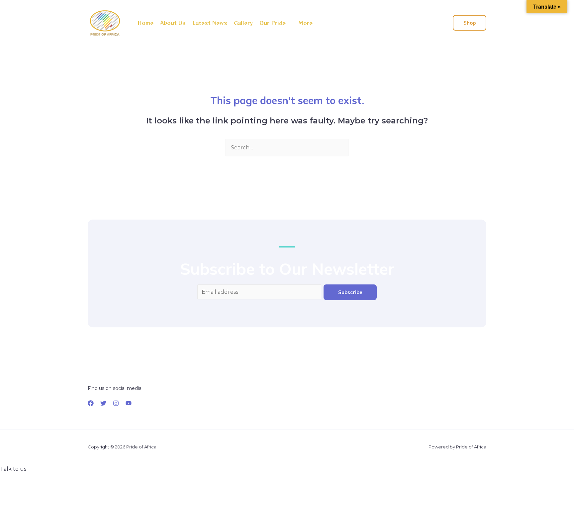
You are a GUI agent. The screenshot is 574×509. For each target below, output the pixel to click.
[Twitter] (103, 403)
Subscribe (350, 292)
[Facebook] (91, 403)
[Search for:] (287, 147)
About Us (173, 22)
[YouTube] (129, 403)
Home (145, 22)
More (305, 22)
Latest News (209, 22)
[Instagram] (116, 403)
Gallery (243, 22)
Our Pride (272, 22)
